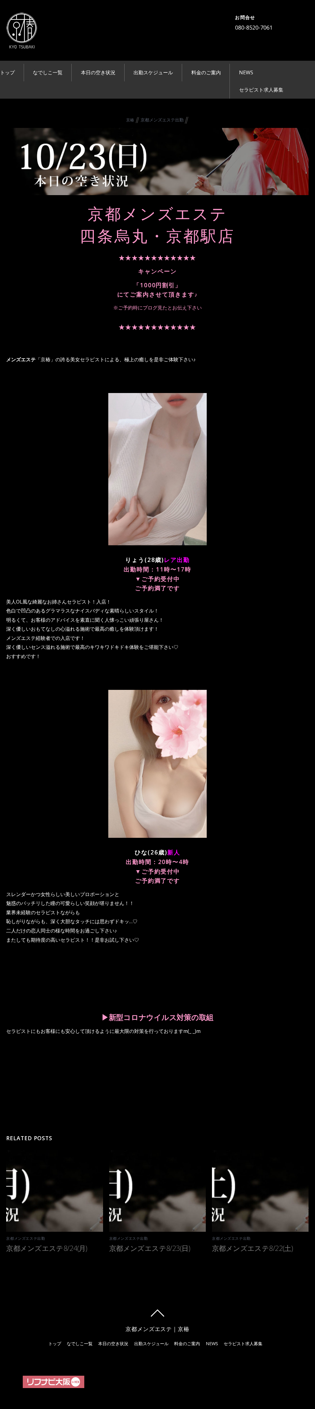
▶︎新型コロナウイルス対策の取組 (157, 1017)
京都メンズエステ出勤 (162, 120)
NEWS (246, 72)
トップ (7, 72)
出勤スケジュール (153, 72)
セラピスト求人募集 (261, 89)
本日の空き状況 (98, 72)
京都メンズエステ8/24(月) (46, 1248)
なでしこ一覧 (47, 72)
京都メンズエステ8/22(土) (252, 1248)
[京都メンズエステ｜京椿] (21, 44)
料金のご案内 (206, 72)
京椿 (130, 120)
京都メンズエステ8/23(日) (149, 1248)
